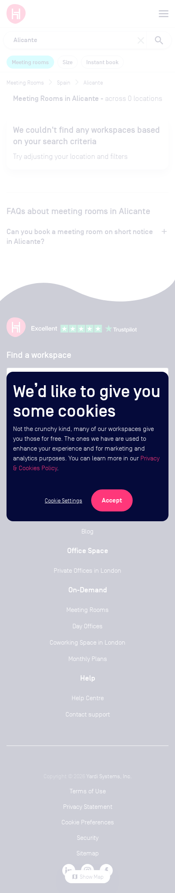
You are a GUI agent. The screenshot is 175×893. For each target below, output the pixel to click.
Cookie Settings (63, 500)
